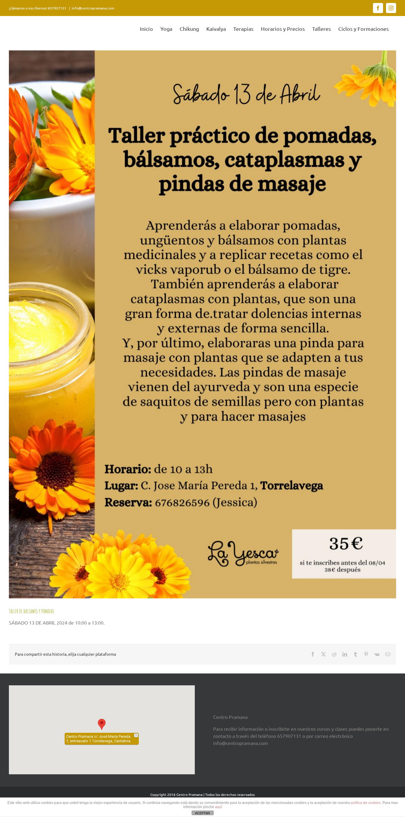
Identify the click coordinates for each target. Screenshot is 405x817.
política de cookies (366, 803)
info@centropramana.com (93, 8)
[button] (102, 724)
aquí (218, 807)
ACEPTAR (202, 813)
